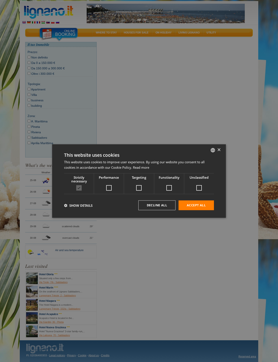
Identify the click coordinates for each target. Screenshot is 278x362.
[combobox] (213, 150)
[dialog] (139, 181)
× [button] (218, 150)
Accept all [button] (196, 205)
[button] (78, 205)
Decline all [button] (157, 205)
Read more (141, 167)
